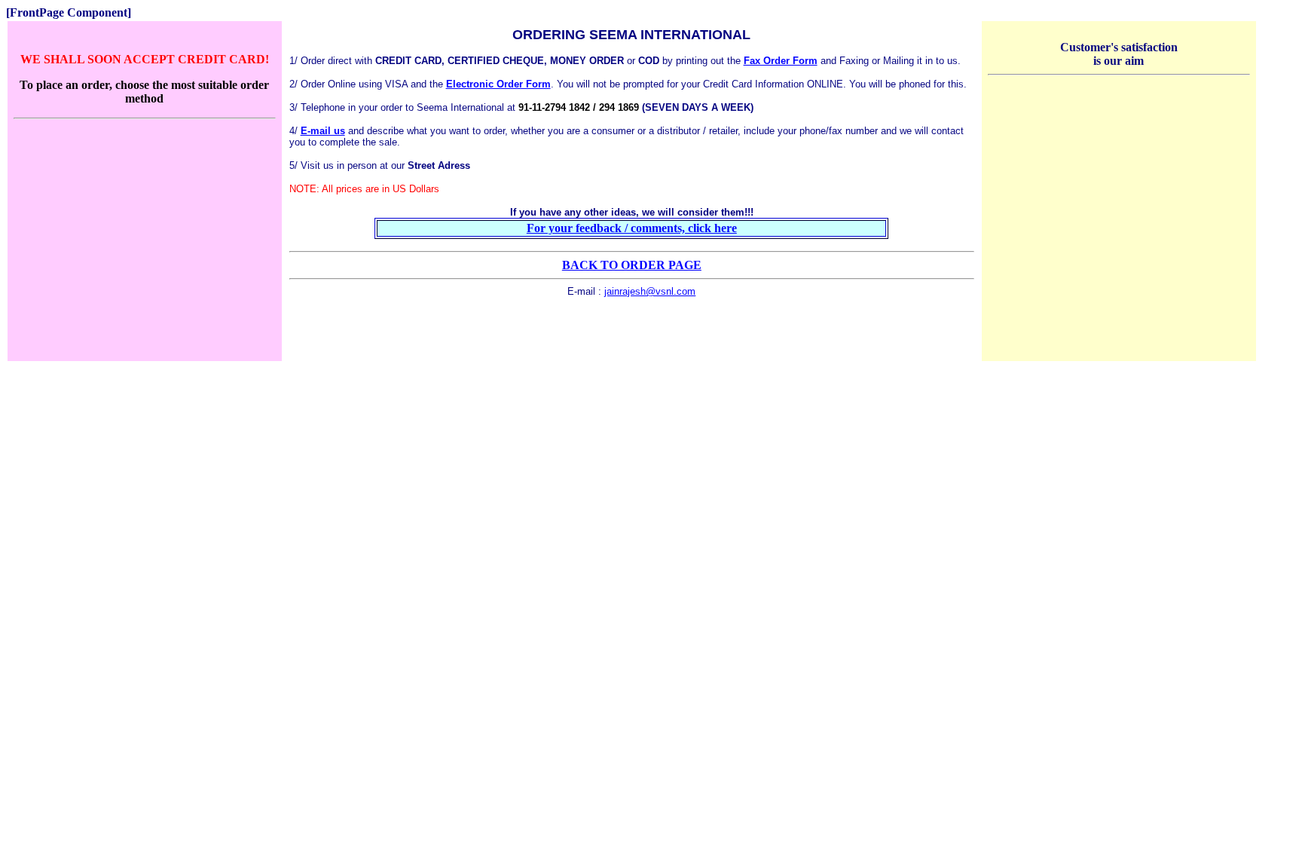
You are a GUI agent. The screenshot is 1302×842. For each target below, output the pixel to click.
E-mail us (323, 130)
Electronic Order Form (498, 84)
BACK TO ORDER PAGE (631, 265)
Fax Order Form (781, 60)
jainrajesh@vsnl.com (649, 291)
